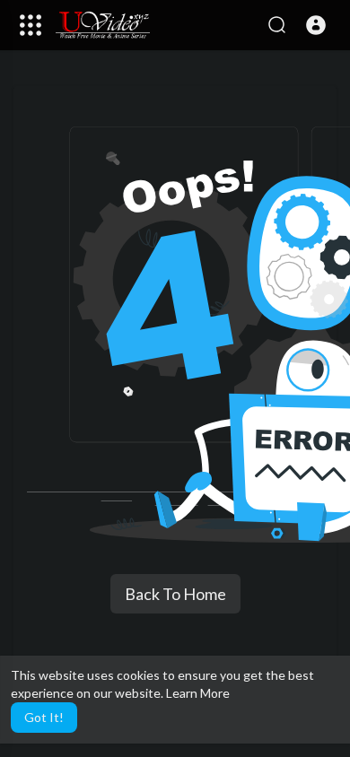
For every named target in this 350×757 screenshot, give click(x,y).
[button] (316, 25)
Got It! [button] (44, 717)
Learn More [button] (198, 692)
